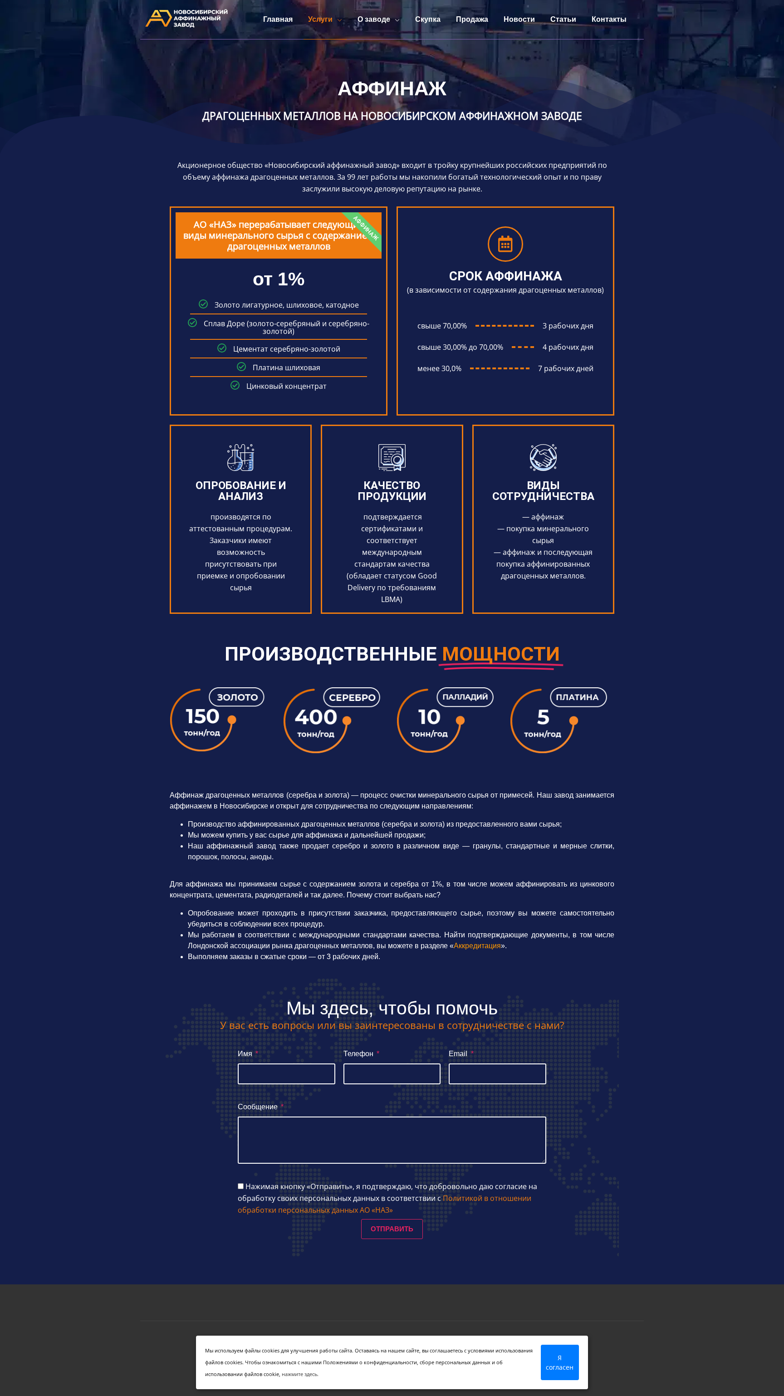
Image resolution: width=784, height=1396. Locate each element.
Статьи (563, 19)
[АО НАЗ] (185, 20)
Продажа (472, 19)
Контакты (609, 19)
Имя (246, 1054)
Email (459, 1054)
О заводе (374, 19)
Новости (519, 19)
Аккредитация (477, 946)
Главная (278, 19)
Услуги (320, 19)
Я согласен (559, 1362)
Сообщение (258, 1107)
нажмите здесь (299, 1374)
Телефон (359, 1054)
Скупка (428, 19)
